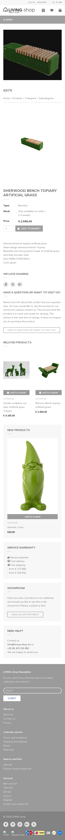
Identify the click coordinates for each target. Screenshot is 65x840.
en (60, 2)
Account (8, 778)
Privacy (7, 722)
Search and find (12, 759)
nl (53, 2)
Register (41, 2)
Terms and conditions (15, 737)
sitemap (7, 764)
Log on (31, 2)
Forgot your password (15, 803)
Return (6, 745)
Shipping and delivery (15, 741)
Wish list (8, 787)
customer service (12, 732)
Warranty (8, 749)
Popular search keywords (17, 768)
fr (57, 2)
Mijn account (10, 783)
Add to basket (32, 516)
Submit (12, 698)
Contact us (9, 718)
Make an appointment (25, 614)
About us (8, 709)
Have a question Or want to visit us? (32, 330)
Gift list (7, 791)
